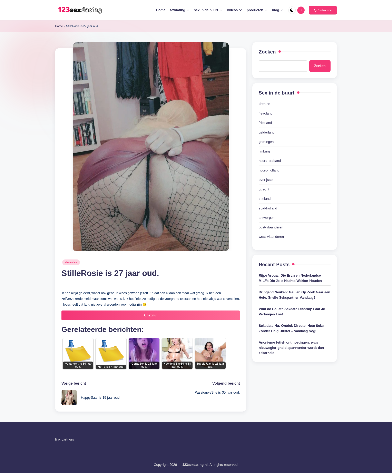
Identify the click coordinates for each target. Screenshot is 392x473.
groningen (266, 142)
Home (59, 26)
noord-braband (270, 161)
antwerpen (266, 218)
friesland (265, 123)
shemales (71, 262)
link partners (64, 439)
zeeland (265, 199)
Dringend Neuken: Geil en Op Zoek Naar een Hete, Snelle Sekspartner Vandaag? (294, 294)
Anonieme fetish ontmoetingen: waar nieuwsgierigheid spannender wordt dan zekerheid (291, 348)
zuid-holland (268, 208)
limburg (264, 151)
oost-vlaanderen (271, 227)
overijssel (266, 180)
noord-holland (269, 170)
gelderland (266, 132)
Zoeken (267, 52)
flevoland (265, 113)
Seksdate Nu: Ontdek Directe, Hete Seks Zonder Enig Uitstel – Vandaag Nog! (291, 328)
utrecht (264, 189)
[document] (295, 170)
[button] (323, 10)
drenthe (264, 104)
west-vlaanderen (271, 237)
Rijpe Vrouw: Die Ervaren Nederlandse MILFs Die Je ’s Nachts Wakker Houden (290, 278)
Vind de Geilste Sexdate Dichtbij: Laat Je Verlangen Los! (292, 311)
